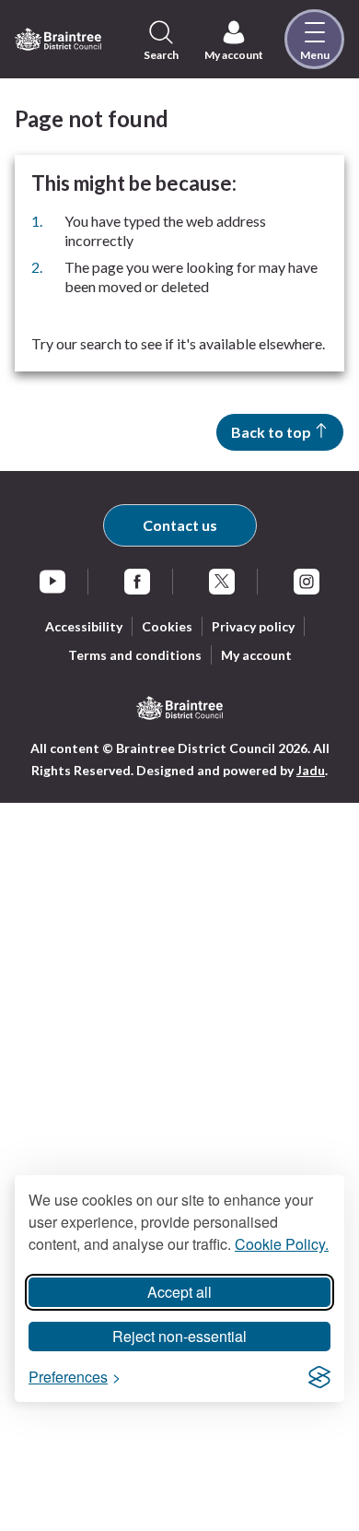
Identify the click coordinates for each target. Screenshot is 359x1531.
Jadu (310, 770)
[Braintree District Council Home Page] (58, 40)
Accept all (179, 1291)
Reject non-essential (179, 1336)
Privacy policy (253, 626)
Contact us (180, 525)
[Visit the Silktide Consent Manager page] (319, 1377)
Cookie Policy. (282, 1243)
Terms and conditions (135, 655)
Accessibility (83, 626)
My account (256, 655)
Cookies (167, 626)
